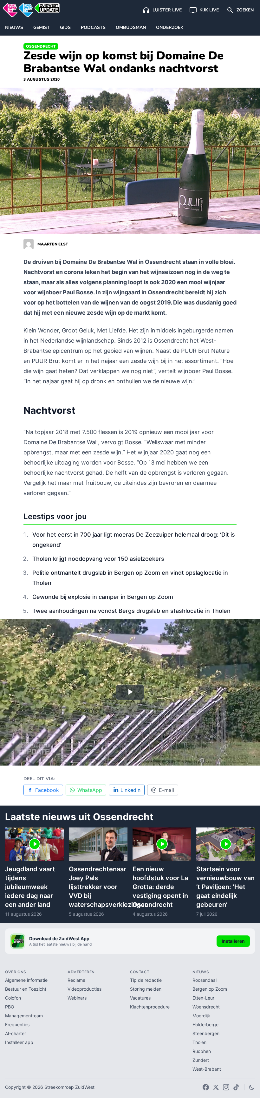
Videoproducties (84, 989)
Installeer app (19, 1042)
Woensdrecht (206, 1006)
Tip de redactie (146, 980)
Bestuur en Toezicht (25, 989)
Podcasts (93, 27)
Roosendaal (204, 980)
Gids (65, 27)
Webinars (77, 998)
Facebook (47, 790)
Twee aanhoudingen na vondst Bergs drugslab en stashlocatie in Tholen (131, 610)
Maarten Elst (52, 244)
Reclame (76, 980)
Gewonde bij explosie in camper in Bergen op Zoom (102, 596)
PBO (9, 1006)
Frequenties (17, 1024)
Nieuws (14, 27)
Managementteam (24, 1015)
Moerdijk (201, 1015)
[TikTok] (236, 1087)
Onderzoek (169, 27)
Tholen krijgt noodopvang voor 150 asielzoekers (98, 558)
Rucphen (201, 1051)
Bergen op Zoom (209, 989)
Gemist (41, 27)
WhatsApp (89, 790)
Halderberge (205, 1024)
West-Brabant (206, 1069)
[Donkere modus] (252, 1087)
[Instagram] (226, 1087)
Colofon (13, 998)
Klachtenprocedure (150, 1006)
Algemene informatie (26, 980)
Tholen (199, 1042)
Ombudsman (131, 27)
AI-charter (15, 1033)
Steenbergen (205, 1033)
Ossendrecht (41, 46)
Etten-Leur (203, 998)
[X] (216, 1087)
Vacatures (140, 998)
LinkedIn (130, 790)
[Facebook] (206, 1087)
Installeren (233, 941)
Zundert (200, 1060)
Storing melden (145, 989)
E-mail (166, 790)
